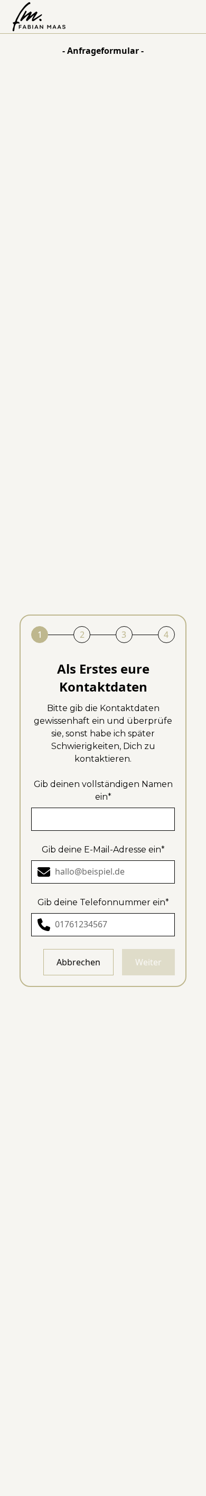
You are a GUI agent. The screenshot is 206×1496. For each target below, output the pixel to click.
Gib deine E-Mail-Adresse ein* (103, 850)
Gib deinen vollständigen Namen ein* (103, 790)
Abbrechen (78, 962)
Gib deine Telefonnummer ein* (103, 902)
